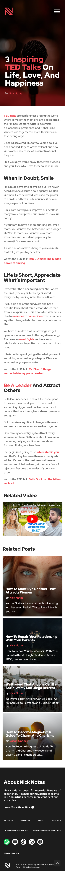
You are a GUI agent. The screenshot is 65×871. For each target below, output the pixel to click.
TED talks (10, 115)
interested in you (48, 452)
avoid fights (26, 339)
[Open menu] (57, 11)
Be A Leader (18, 385)
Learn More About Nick (17, 807)
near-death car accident (28, 316)
